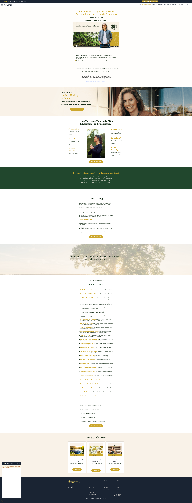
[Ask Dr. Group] (11, 480)
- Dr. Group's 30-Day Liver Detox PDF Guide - (15, 1)
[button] (3, 500)
